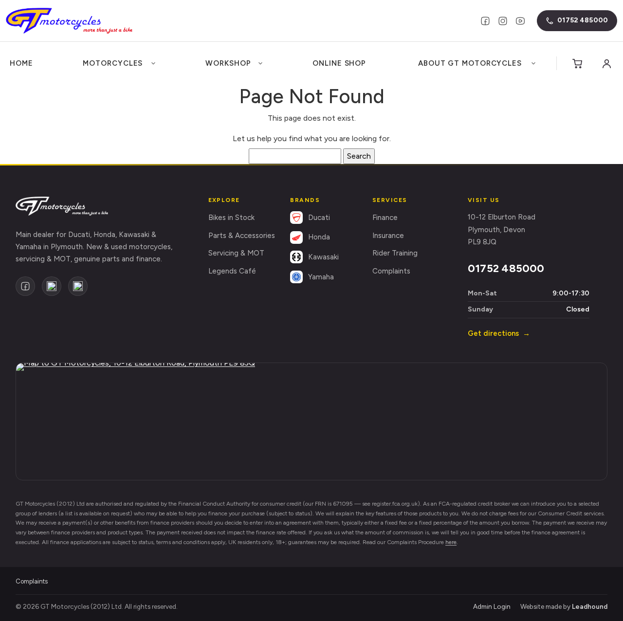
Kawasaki (323, 257)
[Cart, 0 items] (577, 63)
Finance (385, 217)
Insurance (388, 235)
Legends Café (232, 271)
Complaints (391, 271)
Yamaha (321, 277)
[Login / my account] (606, 63)
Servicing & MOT (236, 253)
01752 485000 (506, 268)
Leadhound (589, 606)
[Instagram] (503, 21)
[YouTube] (520, 21)
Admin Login (492, 606)
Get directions (499, 333)
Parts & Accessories (241, 235)
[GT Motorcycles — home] (69, 21)
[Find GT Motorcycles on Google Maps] (311, 421)
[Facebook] (485, 21)
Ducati (319, 217)
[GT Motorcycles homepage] (62, 206)
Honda (319, 237)
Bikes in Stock (231, 217)
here (451, 542)
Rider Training (395, 253)
